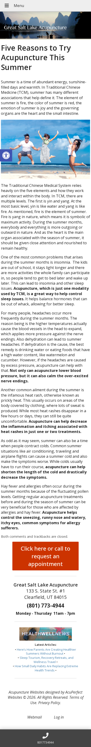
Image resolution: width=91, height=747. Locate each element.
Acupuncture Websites (26, 692)
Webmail (34, 717)
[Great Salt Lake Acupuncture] (45, 26)
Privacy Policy (49, 702)
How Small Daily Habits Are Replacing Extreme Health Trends (46, 668)
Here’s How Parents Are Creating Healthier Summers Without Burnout (46, 651)
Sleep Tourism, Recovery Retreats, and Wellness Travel (47, 660)
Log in (59, 717)
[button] (6, 155)
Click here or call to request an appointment (45, 556)
